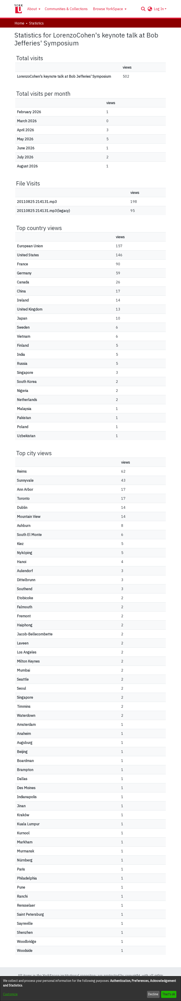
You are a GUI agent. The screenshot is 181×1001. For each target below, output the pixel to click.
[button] (143, 8)
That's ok (168, 994)
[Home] (18, 8)
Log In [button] (159, 9)
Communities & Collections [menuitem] (66, 9)
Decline (153, 994)
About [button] (32, 9)
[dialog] (90, 988)
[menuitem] (33, 9)
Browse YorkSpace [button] (108, 9)
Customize (10, 994)
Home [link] (19, 23)
